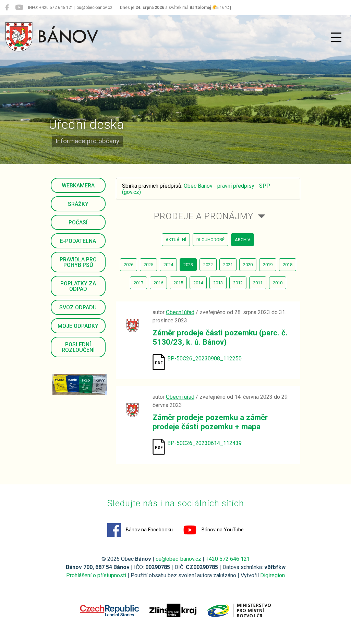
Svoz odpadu (78, 307)
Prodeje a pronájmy (203, 216)
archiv (242, 239)
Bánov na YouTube (222, 530)
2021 (228, 264)
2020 (248, 264)
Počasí (78, 222)
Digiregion (272, 575)
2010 (277, 282)
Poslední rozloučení (78, 347)
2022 (208, 264)
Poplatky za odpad (78, 286)
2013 (218, 282)
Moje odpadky (78, 326)
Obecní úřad (180, 312)
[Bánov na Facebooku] (7, 7)
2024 (168, 264)
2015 (178, 282)
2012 (238, 282)
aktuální (176, 239)
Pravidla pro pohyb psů (78, 262)
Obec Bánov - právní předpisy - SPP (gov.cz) (196, 189)
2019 (268, 264)
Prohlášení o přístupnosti (96, 575)
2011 (258, 282)
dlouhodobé (210, 239)
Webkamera (78, 185)
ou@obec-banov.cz (178, 559)
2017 (138, 282)
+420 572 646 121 (228, 559)
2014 (198, 282)
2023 (188, 264)
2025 (148, 264)
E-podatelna (78, 241)
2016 (158, 282)
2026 (128, 264)
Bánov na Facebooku (148, 530)
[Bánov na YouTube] (19, 7)
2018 (287, 264)
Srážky (78, 204)
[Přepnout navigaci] (336, 37)
